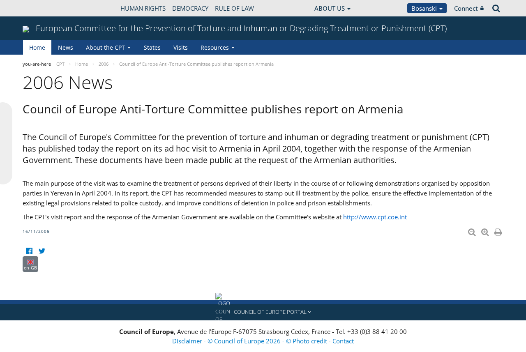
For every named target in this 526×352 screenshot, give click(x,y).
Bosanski (424, 8)
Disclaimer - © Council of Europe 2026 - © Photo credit (250, 341)
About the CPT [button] (105, 47)
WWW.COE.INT (43, 8)
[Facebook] (29, 251)
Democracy (190, 8)
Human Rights (143, 8)
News (65, 47)
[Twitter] (41, 251)
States (152, 47)
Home (37, 47)
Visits (180, 47)
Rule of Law (234, 8)
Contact (343, 341)
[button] (263, 312)
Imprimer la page (498, 230)
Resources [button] (215, 47)
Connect (466, 8)
